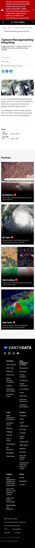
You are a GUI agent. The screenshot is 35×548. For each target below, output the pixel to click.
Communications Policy (12, 526)
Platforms (9, 371)
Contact (22, 484)
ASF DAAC (23, 416)
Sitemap (7, 532)
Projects (9, 385)
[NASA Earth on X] (13, 353)
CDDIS (21, 423)
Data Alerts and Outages (10, 390)
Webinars (9, 428)
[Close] (33, 10)
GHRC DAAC (23, 426)
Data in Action (8, 440)
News (10, 28)
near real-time (26, 110)
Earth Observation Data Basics (10, 417)
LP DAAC (22, 433)
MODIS (4, 106)
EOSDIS (26, 115)
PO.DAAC (22, 452)
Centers (22, 412)
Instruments (10, 375)
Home (4, 28)
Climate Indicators (22, 376)
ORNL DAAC (23, 445)
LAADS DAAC (21, 437)
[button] (17, 88)
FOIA (5, 529)
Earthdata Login (9, 395)
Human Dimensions (23, 385)
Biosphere (22, 371)
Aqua (18, 106)
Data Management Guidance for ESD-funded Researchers (10, 481)
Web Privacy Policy (10, 519)
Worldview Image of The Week (23, 28)
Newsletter (23, 481)
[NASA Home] (11, 22)
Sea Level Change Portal (22, 457)
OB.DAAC (22, 449)
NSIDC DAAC (24, 442)
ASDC (21, 419)
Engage (9, 474)
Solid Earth (23, 396)
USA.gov (18, 532)
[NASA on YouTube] (17, 353)
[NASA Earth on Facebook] (5, 353)
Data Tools (10, 368)
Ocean (21, 392)
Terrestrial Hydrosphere (23, 406)
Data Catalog (10, 364)
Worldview (8, 110)
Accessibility (16, 529)
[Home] (19, 22)
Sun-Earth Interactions (23, 400)
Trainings (9, 432)
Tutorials (9, 435)
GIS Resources (9, 448)
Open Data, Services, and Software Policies (10, 491)
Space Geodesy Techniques (10, 380)
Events (21, 478)
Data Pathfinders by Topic (23, 363)
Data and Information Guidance (15, 522)
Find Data (9, 361)
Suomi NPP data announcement (17, 18)
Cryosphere (23, 380)
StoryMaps (10, 453)
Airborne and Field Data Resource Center (23, 465)
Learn (8, 412)
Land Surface (24, 389)
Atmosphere (23, 368)
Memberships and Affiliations (11, 507)
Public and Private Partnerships (10, 500)
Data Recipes (10, 444)
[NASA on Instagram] (9, 353)
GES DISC (22, 429)
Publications (10, 456)
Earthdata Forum (9, 424)
